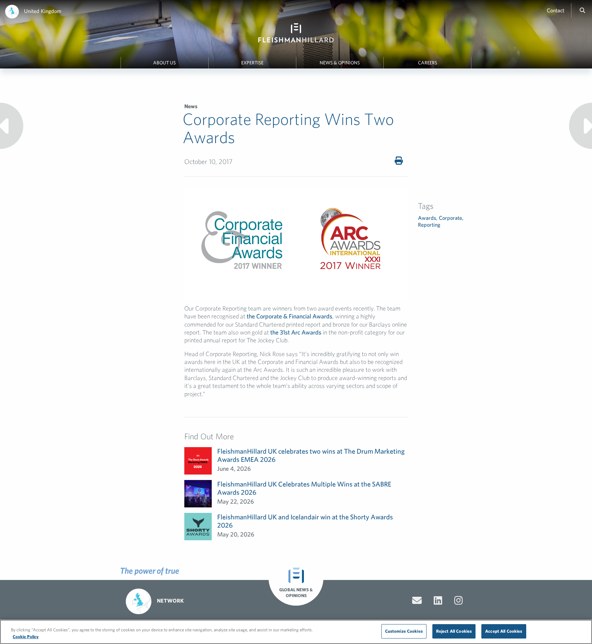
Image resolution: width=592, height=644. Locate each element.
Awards (427, 218)
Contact (555, 10)
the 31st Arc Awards (295, 332)
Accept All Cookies (503, 631)
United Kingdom (42, 11)
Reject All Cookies (454, 631)
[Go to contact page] (417, 600)
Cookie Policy (26, 636)
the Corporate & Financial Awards (289, 316)
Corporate (450, 218)
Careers (427, 62)
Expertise (252, 62)
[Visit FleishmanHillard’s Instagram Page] (458, 600)
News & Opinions (340, 62)
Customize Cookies (404, 631)
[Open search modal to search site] (582, 10)
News (190, 106)
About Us (164, 62)
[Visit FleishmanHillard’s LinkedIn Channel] (438, 600)
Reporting (429, 225)
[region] (296, 632)
